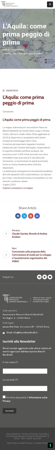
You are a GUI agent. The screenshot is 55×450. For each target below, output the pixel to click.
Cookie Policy (41, 443)
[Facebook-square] (39, 277)
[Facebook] (18, 216)
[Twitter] (24, 216)
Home (6, 49)
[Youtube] (50, 277)
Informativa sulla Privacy (19, 443)
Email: (22, 332)
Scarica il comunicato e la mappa (18, 188)
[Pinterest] (30, 216)
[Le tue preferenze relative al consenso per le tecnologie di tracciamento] (50, 445)
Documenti (18, 49)
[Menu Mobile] (50, 4)
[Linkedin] (37, 216)
